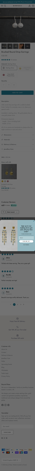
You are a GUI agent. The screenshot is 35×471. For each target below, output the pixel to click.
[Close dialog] (33, 221)
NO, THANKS (26, 244)
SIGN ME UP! (26, 241)
